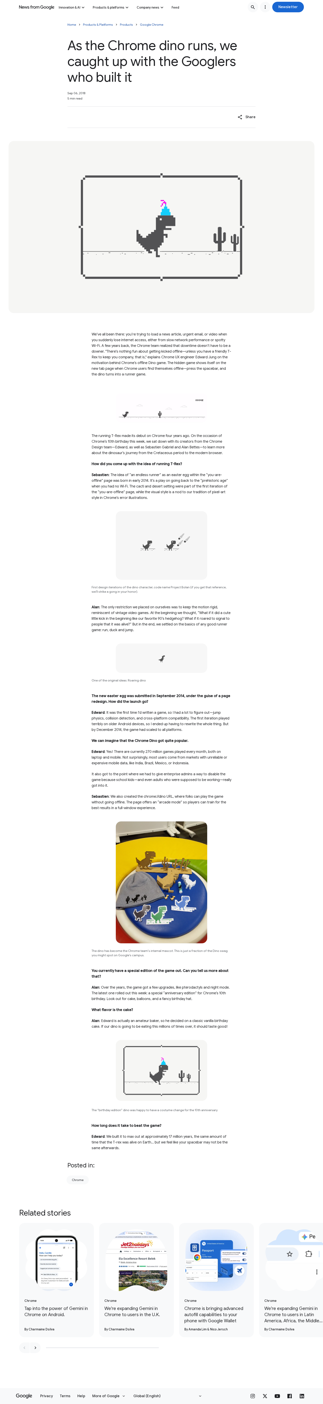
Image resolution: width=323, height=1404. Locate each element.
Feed (175, 7)
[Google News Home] (36, 7)
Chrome (77, 1180)
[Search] (253, 7)
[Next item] (35, 1347)
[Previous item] (24, 1347)
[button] (288, 7)
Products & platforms (108, 7)
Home (71, 25)
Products (126, 25)
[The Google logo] (24, 1396)
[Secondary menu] (265, 7)
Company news (148, 7)
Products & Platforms (98, 25)
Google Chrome (151, 25)
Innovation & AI (69, 7)
